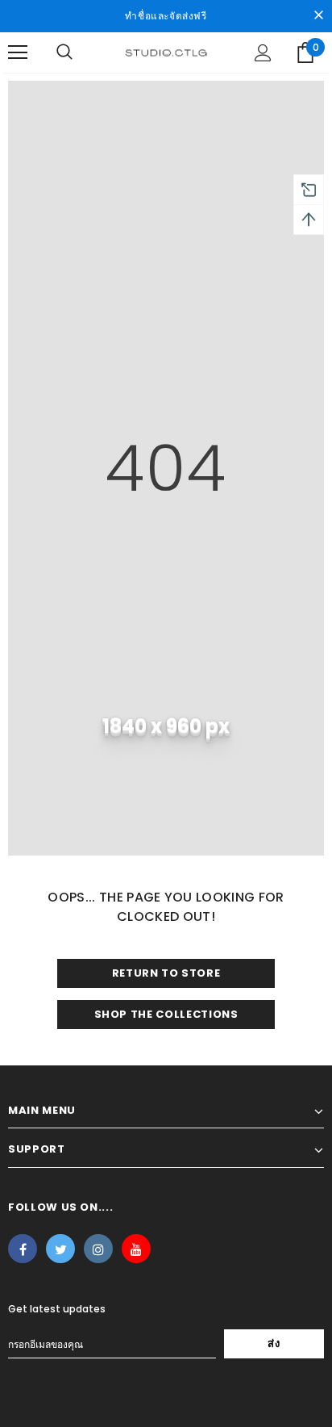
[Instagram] (98, 1248)
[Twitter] (60, 1248)
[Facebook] (22, 1248)
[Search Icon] (64, 52)
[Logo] (166, 52)
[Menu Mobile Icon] (17, 52)
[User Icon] (263, 52)
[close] (318, 16)
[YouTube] (136, 1248)
